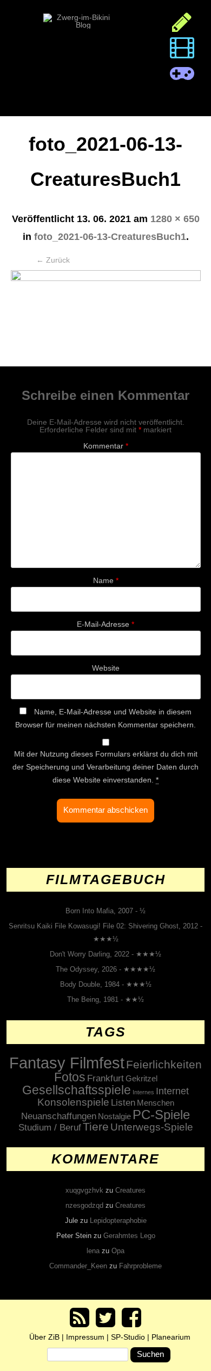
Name (105, 580)
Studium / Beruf (49, 1127)
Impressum (85, 1337)
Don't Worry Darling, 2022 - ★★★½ (105, 954)
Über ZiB (44, 1337)
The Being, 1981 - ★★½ (105, 999)
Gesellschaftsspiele (76, 1090)
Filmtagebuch (106, 879)
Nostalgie (114, 1116)
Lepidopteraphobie (118, 1220)
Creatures (130, 1190)
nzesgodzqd (84, 1205)
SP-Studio (128, 1337)
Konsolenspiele (73, 1102)
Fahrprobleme (140, 1266)
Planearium (170, 1337)
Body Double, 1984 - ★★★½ (105, 984)
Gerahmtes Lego (129, 1236)
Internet (172, 1091)
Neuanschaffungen (58, 1116)
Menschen (155, 1102)
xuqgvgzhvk (84, 1190)
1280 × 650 (175, 218)
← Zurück (53, 260)
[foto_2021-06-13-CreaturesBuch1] (106, 318)
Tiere (96, 1126)
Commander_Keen (78, 1266)
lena (93, 1251)
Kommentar (105, 446)
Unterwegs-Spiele (151, 1127)
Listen (123, 1103)
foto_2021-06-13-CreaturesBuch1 (110, 236)
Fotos (69, 1077)
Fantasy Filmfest (66, 1063)
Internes (143, 1092)
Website (106, 668)
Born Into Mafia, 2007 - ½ (105, 911)
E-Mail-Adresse (105, 624)
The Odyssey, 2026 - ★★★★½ (105, 969)
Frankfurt (105, 1078)
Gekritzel (141, 1078)
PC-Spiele (161, 1114)
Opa (117, 1251)
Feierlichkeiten (164, 1064)
